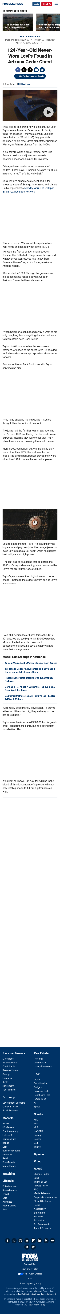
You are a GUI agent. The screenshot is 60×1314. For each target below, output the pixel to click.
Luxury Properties (43, 1066)
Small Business (10, 1110)
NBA (36, 1123)
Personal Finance (14, 1053)
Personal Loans (10, 1070)
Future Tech (40, 1099)
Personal (38, 1058)
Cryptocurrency (10, 1131)
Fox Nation (39, 1220)
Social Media (40, 1083)
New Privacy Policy (30, 1269)
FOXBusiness (24, 84)
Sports (38, 1114)
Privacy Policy (41, 1185)
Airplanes (7, 1201)
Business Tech (41, 1091)
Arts (5, 1209)
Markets (8, 1118)
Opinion (39, 1154)
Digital (37, 1079)
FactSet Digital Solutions (29, 1294)
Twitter (24, 69)
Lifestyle (8, 1180)
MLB (36, 1127)
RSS (46, 1240)
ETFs (5, 1146)
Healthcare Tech (42, 1095)
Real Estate (41, 1053)
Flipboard (33, 1240)
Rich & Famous (10, 1190)
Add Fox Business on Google (31, 76)
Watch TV (47, 4)
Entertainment (10, 1186)
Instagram (20, 1240)
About (38, 1168)
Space (37, 1106)
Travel (6, 1194)
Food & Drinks (9, 1205)
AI (35, 1102)
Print (36, 69)
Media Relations (42, 1193)
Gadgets (38, 1087)
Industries (7, 1154)
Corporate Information (45, 1197)
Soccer (37, 1139)
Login (36, 4)
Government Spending (14, 1102)
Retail (5, 1158)
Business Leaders (11, 1150)
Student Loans (10, 1062)
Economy (9, 1097)
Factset (38, 1291)
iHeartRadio (33, 1247)
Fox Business (13, 4)
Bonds (6, 1143)
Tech (37, 1074)
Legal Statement (48, 1294)
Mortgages (8, 1058)
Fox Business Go (42, 1224)
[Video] (30, 105)
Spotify (26, 1247)
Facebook (17, 69)
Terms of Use (41, 1181)
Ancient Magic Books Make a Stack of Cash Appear (31, 663)
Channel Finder (41, 1174)
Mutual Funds (9, 1166)
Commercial (40, 1062)
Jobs (36, 1178)
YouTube (26, 1240)
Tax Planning (9, 1089)
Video (37, 1161)
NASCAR (38, 1131)
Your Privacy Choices (32, 1274)
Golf (36, 1143)
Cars (5, 1198)
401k (5, 1082)
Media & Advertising (30, 37)
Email (42, 69)
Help (30, 1279)
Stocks (6, 1123)
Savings (7, 1074)
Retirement (8, 1086)
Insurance (7, 1078)
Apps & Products (42, 1228)
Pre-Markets (9, 1162)
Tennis (37, 1146)
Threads (30, 69)
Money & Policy (10, 1106)
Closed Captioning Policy (30, 1283)
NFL (36, 1119)
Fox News (39, 1216)
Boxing (37, 1135)
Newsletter (52, 1240)
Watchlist (9, 1173)
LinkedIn (39, 1240)
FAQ (36, 1189)
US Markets (8, 1127)
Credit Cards (9, 1066)
